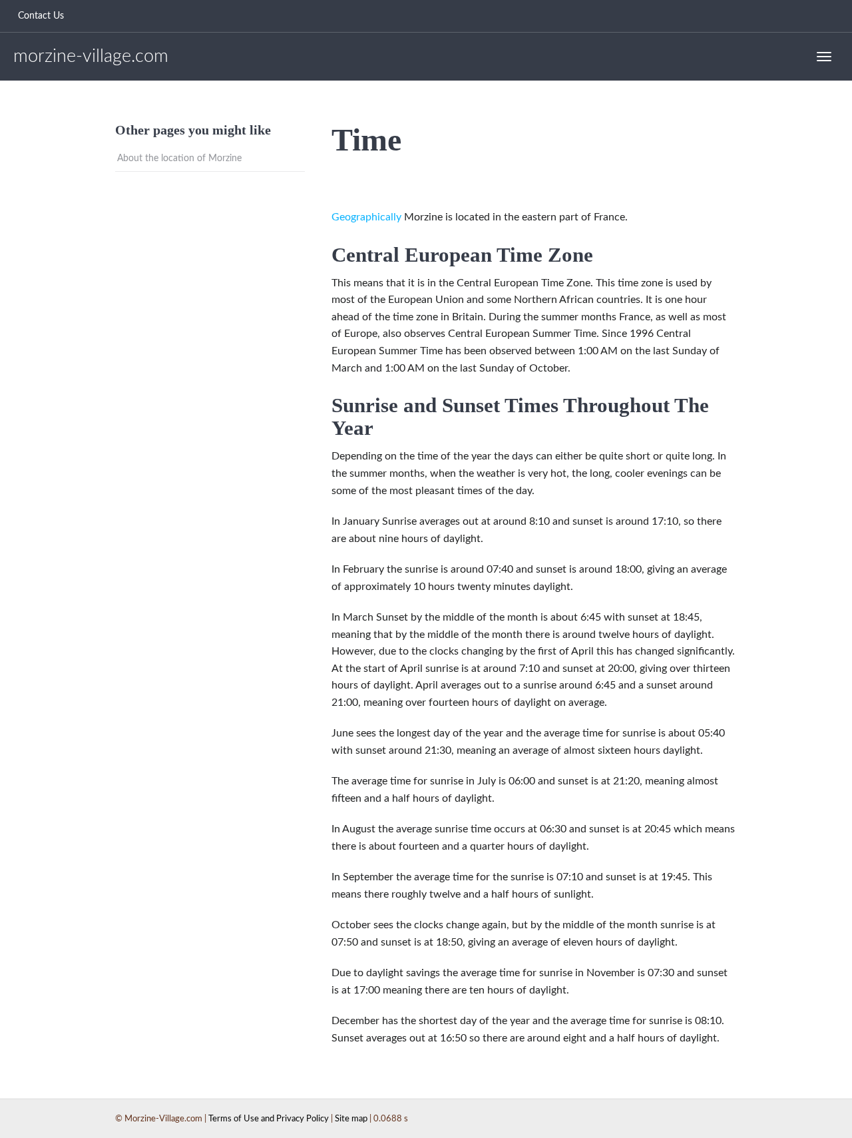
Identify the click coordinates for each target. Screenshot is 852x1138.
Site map (351, 1119)
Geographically (366, 217)
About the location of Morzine (179, 158)
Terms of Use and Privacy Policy (268, 1119)
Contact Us (41, 16)
